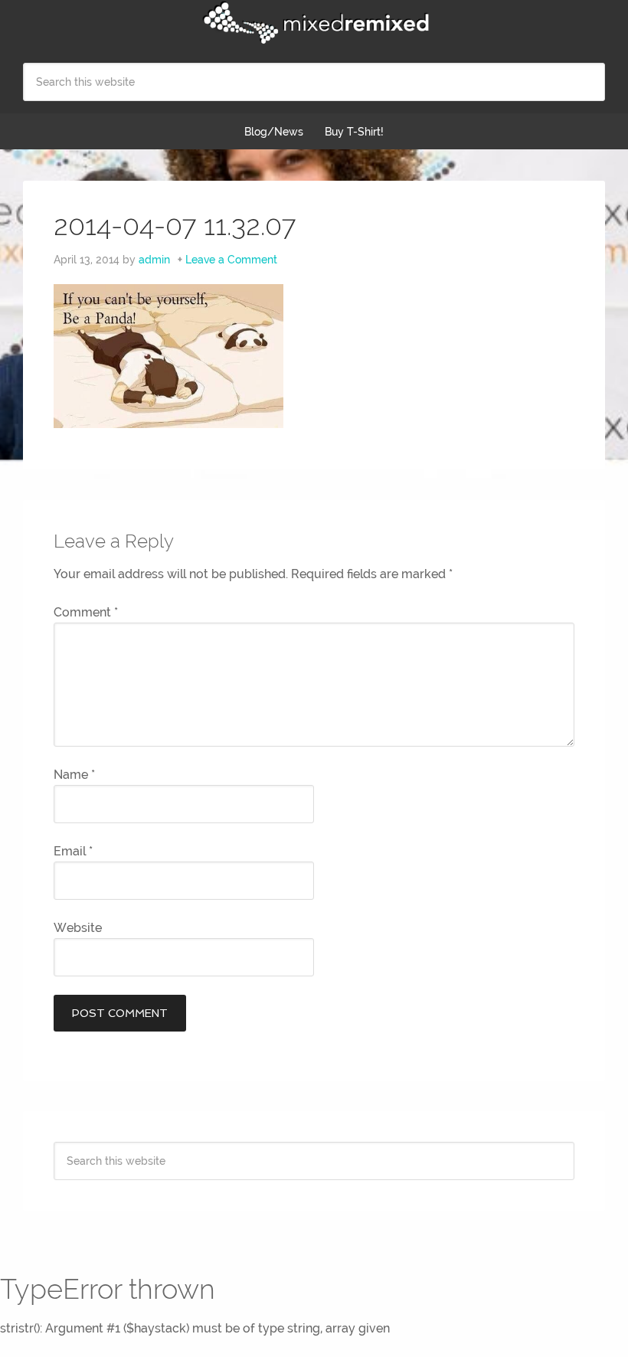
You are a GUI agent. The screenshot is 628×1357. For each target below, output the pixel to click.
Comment (86, 612)
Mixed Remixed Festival (314, 23)
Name (74, 774)
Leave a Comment (231, 259)
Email (73, 851)
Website (78, 927)
